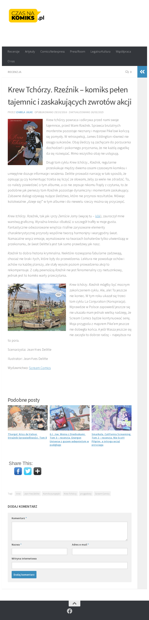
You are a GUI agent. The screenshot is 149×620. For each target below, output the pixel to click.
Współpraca (123, 51)
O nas (11, 61)
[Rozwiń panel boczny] (142, 72)
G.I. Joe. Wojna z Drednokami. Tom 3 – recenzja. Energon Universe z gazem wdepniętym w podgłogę (69, 439)
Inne (18, 493)
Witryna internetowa (24, 558)
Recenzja (14, 72)
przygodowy (85, 493)
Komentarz (19, 518)
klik (97, 216)
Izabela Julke (24, 112)
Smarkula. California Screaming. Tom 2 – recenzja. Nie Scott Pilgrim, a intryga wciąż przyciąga (111, 439)
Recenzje (14, 51)
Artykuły (30, 51)
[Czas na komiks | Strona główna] (26, 15)
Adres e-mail (80, 544)
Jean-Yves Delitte (31, 493)
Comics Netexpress (52, 51)
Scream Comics (40, 367)
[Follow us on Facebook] (69, 611)
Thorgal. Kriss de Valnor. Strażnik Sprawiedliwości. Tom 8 (27, 435)
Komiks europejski (51, 493)
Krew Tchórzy (70, 493)
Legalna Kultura (100, 51)
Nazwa (17, 544)
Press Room (77, 51)
